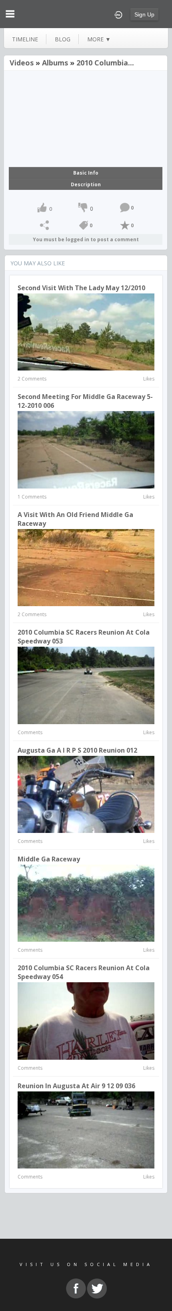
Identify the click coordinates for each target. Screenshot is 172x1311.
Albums (55, 62)
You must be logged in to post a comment (86, 239)
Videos (22, 62)
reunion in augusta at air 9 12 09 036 (76, 1085)
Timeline (25, 39)
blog (62, 39)
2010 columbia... (105, 62)
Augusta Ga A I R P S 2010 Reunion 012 (77, 750)
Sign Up (144, 14)
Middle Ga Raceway (49, 859)
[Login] (118, 14)
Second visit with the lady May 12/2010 (81, 287)
